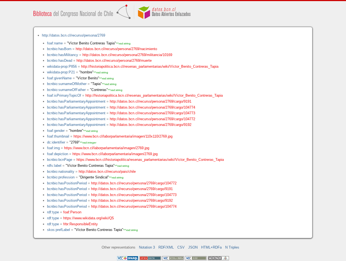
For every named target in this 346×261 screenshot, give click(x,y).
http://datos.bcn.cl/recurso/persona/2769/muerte (114, 60)
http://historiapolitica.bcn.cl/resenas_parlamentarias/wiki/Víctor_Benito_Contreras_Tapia (149, 66)
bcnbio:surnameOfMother (66, 84)
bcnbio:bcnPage (59, 160)
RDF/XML (166, 247)
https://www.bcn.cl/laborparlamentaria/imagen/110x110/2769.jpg (123, 136)
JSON (193, 247)
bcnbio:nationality (60, 171)
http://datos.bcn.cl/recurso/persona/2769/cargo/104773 (152, 113)
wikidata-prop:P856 (62, 66)
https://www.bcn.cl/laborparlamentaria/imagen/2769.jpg (106, 148)
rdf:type (53, 212)
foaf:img (53, 148)
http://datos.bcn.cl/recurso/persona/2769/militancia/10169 (127, 55)
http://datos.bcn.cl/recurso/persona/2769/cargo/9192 (150, 125)
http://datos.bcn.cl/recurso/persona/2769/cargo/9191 (150, 101)
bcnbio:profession (61, 177)
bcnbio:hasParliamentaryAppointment (76, 101)
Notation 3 (147, 247)
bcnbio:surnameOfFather (66, 90)
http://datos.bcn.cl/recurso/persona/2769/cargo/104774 (152, 107)
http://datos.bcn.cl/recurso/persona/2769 (73, 35)
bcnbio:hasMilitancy (62, 55)
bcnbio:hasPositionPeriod (67, 183)
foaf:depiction (57, 154)
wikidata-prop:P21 (61, 72)
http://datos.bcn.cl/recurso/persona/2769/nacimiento (116, 49)
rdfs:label (54, 166)
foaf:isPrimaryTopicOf (64, 95)
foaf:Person (72, 212)
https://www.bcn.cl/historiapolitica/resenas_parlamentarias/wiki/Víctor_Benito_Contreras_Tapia (150, 160)
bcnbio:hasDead (59, 60)
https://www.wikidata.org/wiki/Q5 (88, 218)
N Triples (232, 247)
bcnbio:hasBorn (59, 49)
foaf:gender (56, 131)
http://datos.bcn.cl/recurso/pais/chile (107, 171)
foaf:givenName (59, 78)
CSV (181, 247)
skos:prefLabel (58, 230)
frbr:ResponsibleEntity (80, 224)
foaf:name (55, 43)
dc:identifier (56, 142)
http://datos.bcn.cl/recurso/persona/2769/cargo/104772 (152, 119)
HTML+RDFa (211, 247)
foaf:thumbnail (58, 136)
